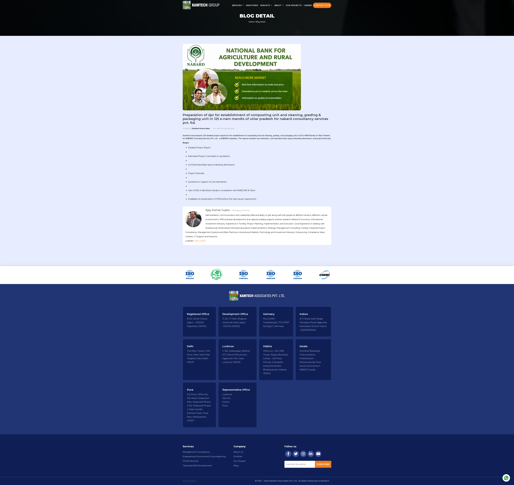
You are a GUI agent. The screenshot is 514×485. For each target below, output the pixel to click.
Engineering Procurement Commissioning (204, 456)
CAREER (308, 5)
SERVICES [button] (237, 5)
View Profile (200, 241)
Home (251, 21)
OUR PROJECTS (294, 5)
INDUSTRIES (252, 5)
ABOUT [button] (278, 5)
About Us (238, 452)
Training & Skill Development (197, 465)
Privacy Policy (189, 481)
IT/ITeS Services (190, 461)
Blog (236, 465)
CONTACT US (321, 5)
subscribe (323, 464)
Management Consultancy (196, 452)
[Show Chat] (506, 478)
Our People (239, 461)
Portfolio (238, 456)
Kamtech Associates (201, 128)
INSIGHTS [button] (265, 5)
